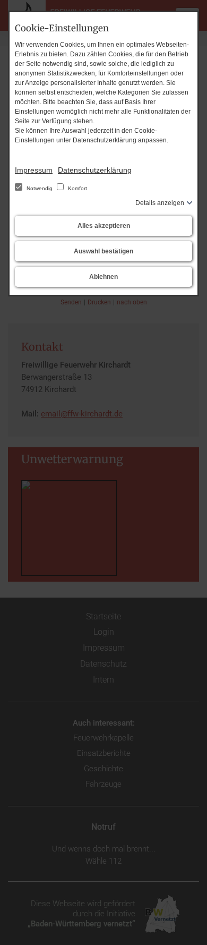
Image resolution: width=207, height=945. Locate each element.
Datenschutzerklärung (95, 170)
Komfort (76, 188)
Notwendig (39, 188)
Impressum (34, 170)
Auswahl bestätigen (103, 251)
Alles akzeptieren (103, 225)
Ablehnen (103, 276)
